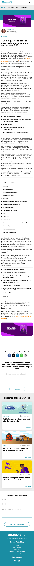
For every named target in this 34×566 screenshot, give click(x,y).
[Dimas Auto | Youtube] (18, 560)
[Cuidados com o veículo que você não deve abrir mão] (17, 416)
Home (3, 7)
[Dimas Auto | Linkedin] (15, 560)
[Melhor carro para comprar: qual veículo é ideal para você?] (17, 474)
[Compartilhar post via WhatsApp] (21, 355)
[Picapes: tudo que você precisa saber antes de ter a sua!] (17, 445)
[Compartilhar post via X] (13, 355)
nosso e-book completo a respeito (16, 317)
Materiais (4, 36)
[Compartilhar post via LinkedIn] (17, 355)
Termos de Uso (17, 554)
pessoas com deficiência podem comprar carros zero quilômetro (15, 59)
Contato (24, 7)
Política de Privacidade (17, 552)
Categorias (13, 7)
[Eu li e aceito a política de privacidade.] (18, 378)
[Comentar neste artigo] (25, 355)
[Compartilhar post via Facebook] (9, 355)
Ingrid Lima (11, 29)
